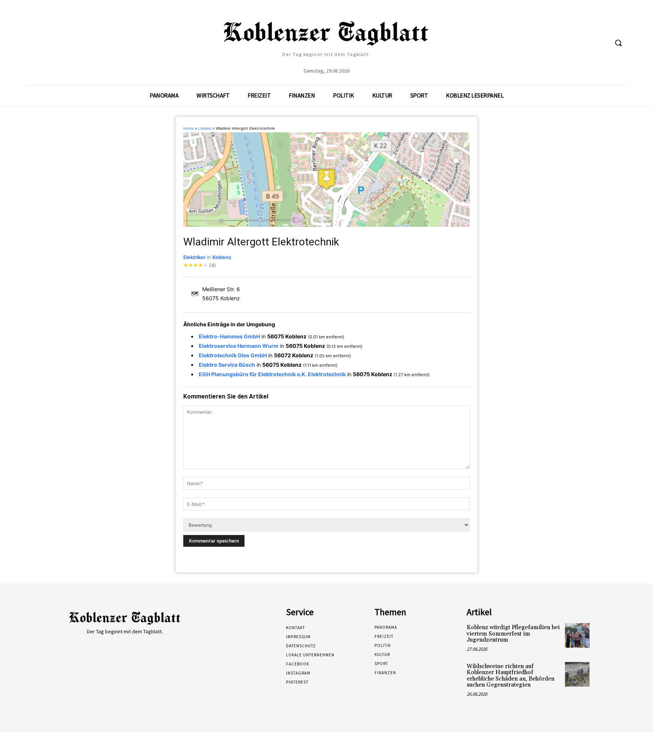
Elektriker (194, 257)
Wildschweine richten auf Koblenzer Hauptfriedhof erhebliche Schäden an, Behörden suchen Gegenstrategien (510, 676)
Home (188, 128)
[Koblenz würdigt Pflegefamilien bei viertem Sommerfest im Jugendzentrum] (577, 635)
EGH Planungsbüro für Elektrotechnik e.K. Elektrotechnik (272, 374)
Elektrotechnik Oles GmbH (233, 355)
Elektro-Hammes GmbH (229, 336)
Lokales (205, 128)
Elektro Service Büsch (227, 364)
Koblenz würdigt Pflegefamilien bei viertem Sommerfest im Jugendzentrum (513, 634)
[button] (618, 43)
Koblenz (221, 257)
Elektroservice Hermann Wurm (239, 346)
